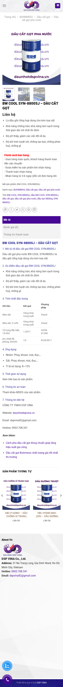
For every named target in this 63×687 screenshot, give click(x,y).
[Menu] (4, 6)
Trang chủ (10, 16)
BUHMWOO (26, 16)
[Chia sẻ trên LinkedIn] (34, 209)
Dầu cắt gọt (43, 16)
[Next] (55, 55)
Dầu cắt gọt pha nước (40, 18)
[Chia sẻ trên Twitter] (17, 209)
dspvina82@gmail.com (23, 575)
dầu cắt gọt (8, 198)
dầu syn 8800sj (44, 198)
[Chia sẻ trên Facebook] (11, 209)
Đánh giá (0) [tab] (11, 227)
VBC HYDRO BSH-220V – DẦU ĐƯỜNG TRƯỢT (47, 515)
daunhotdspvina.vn (24, 412)
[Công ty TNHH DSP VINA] (31, 5)
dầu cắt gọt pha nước (25, 198)
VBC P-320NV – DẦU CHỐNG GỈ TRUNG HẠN (16, 515)
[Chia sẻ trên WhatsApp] (5, 209)
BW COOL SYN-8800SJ (18, 195)
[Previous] (7, 55)
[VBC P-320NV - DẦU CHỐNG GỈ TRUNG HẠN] (16, 493)
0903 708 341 (19, 571)
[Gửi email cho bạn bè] (23, 209)
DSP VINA (42, 682)
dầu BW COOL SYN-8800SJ (44, 195)
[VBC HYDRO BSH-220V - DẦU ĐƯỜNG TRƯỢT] (47, 493)
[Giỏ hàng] (57, 5)
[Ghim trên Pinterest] (28, 209)
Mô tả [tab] (7, 219)
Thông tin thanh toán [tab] (16, 234)
